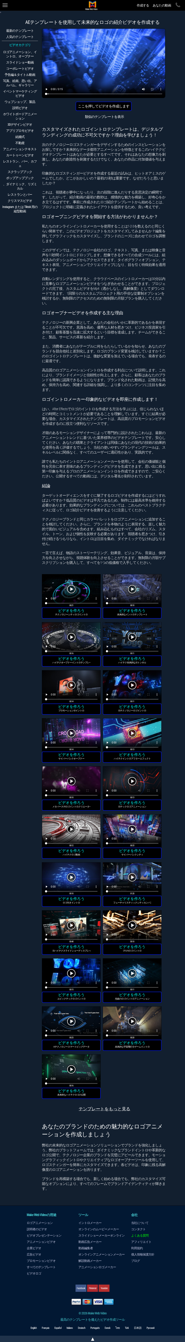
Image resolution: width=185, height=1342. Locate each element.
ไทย (117, 1328)
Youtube (104, 1288)
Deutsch (81, 1328)
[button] (71, 591)
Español (57, 1328)
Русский (150, 1328)
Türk (127, 1328)
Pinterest (92, 1288)
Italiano (69, 1328)
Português (95, 1328)
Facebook (81, 1288)
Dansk (107, 1328)
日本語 (137, 1328)
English (34, 1328)
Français (45, 1328)
